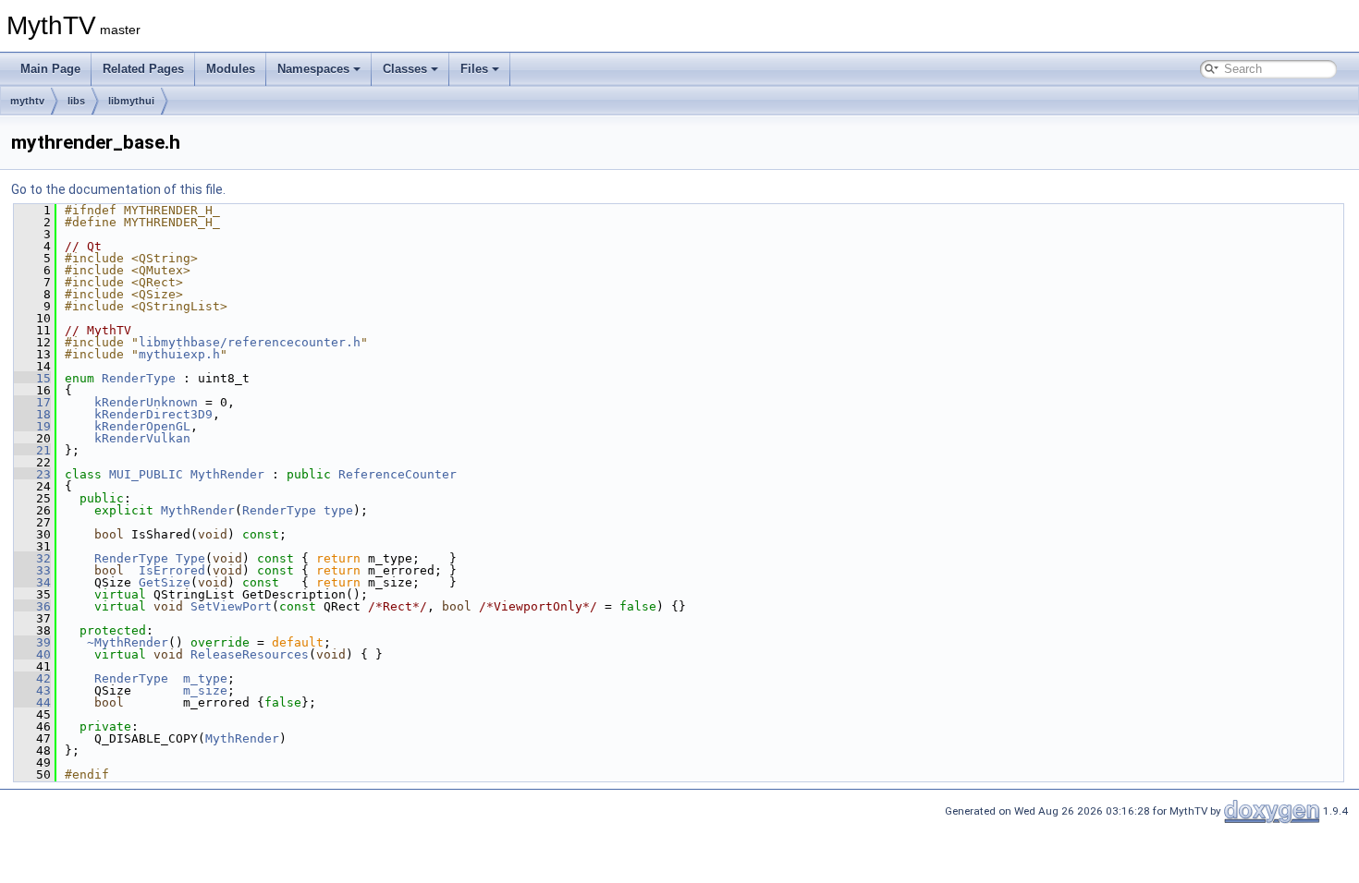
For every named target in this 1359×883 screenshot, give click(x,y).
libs (76, 100)
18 (32, 414)
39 (32, 642)
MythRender (227, 474)
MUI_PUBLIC (146, 474)
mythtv (27, 100)
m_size (205, 690)
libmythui (131, 100)
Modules (230, 69)
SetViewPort (231, 606)
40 (32, 654)
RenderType (139, 378)
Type (190, 558)
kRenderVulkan (142, 438)
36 (32, 606)
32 (32, 558)
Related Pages (143, 69)
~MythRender (127, 642)
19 (32, 426)
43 (32, 690)
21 (32, 450)
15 (32, 378)
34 (32, 582)
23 (32, 474)
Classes (405, 69)
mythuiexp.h (179, 354)
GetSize (164, 582)
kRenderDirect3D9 (153, 414)
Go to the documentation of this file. (118, 189)
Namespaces (313, 69)
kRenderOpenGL (142, 426)
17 (32, 402)
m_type (205, 678)
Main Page (50, 69)
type (338, 510)
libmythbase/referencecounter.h (250, 342)
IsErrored (172, 570)
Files (474, 69)
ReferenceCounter (397, 474)
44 (32, 702)
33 (32, 570)
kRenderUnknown (146, 402)
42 (32, 678)
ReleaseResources (249, 654)
